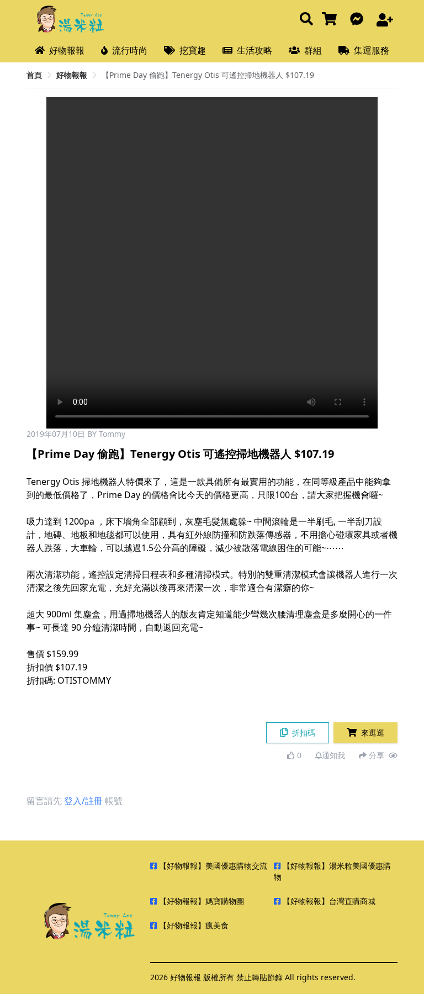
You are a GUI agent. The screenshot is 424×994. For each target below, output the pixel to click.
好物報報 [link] (71, 75)
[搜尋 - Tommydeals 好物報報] (306, 19)
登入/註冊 (83, 801)
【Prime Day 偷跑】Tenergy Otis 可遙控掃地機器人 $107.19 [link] (208, 75)
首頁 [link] (34, 75)
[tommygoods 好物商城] (331, 19)
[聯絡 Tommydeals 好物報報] (359, 19)
